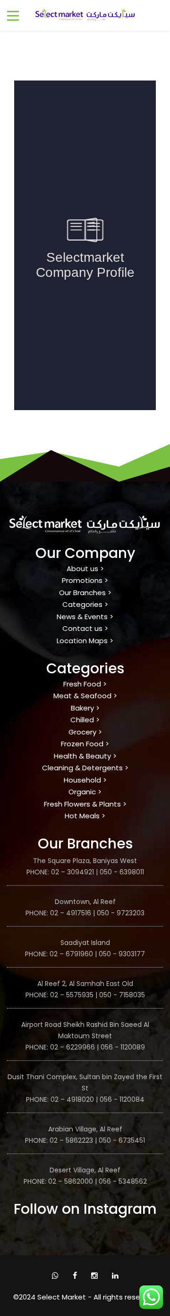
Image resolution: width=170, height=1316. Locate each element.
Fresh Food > (85, 684)
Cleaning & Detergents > (85, 768)
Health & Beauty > (85, 756)
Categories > (85, 604)
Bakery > (85, 708)
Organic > (85, 792)
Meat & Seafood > (85, 696)
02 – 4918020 (72, 1099)
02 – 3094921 (71, 872)
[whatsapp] (55, 1275)
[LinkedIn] (115, 1275)
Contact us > (85, 628)
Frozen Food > (85, 744)
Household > (85, 780)
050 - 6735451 (122, 1140)
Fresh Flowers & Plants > (85, 804)
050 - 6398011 (122, 872)
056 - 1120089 (123, 1047)
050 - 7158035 (122, 995)
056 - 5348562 (123, 1181)
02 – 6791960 (71, 954)
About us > (85, 568)
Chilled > (85, 720)
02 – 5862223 (71, 1140)
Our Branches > (85, 592)
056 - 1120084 (122, 1099)
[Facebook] (75, 1275)
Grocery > (85, 732)
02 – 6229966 (72, 1047)
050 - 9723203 (120, 913)
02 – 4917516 (70, 913)
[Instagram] (94, 1275)
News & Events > (85, 617)
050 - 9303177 (122, 954)
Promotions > (85, 580)
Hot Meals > (85, 816)
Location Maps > (85, 641)
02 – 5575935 (71, 995)
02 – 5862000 (70, 1181)
